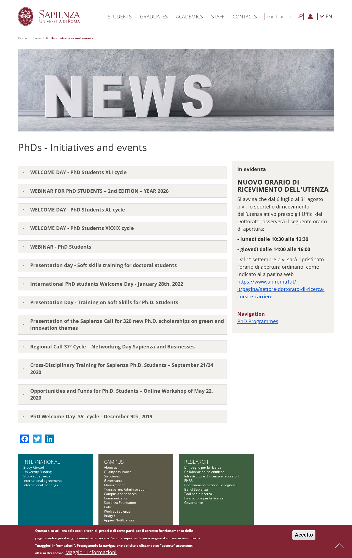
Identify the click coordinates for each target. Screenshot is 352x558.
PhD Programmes (257, 321)
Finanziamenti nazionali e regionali (210, 485)
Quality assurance (117, 471)
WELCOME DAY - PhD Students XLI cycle (78, 172)
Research (196, 461)
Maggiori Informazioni (91, 552)
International (41, 461)
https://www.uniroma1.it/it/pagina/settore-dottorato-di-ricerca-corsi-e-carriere (280, 289)
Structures (112, 476)
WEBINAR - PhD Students (60, 246)
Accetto (304, 535)
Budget (109, 515)
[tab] (122, 172)
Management (114, 485)
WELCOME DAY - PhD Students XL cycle (77, 209)
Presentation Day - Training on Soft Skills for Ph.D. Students (104, 302)
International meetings (40, 485)
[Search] (300, 16)
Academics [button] (189, 16)
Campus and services (120, 493)
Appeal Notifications (119, 520)
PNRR (188, 480)
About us (110, 467)
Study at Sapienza (37, 476)
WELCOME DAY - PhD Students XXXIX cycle (82, 228)
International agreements (42, 480)
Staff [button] (217, 16)
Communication (116, 498)
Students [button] (120, 16)
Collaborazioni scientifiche (204, 471)
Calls (107, 507)
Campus (114, 461)
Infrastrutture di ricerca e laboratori (211, 476)
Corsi (37, 38)
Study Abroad (33, 467)
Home (22, 38)
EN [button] (328, 16)
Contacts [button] (245, 16)
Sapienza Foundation (120, 502)
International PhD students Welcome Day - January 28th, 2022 (106, 284)
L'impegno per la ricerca (202, 467)
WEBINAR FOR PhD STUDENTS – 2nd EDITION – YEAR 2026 (99, 191)
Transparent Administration (125, 489)
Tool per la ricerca (198, 493)
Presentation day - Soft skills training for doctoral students (103, 265)
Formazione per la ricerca (204, 498)
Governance (113, 480)
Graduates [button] (154, 16)
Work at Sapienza (117, 511)
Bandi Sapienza (196, 489)
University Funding (37, 471)
